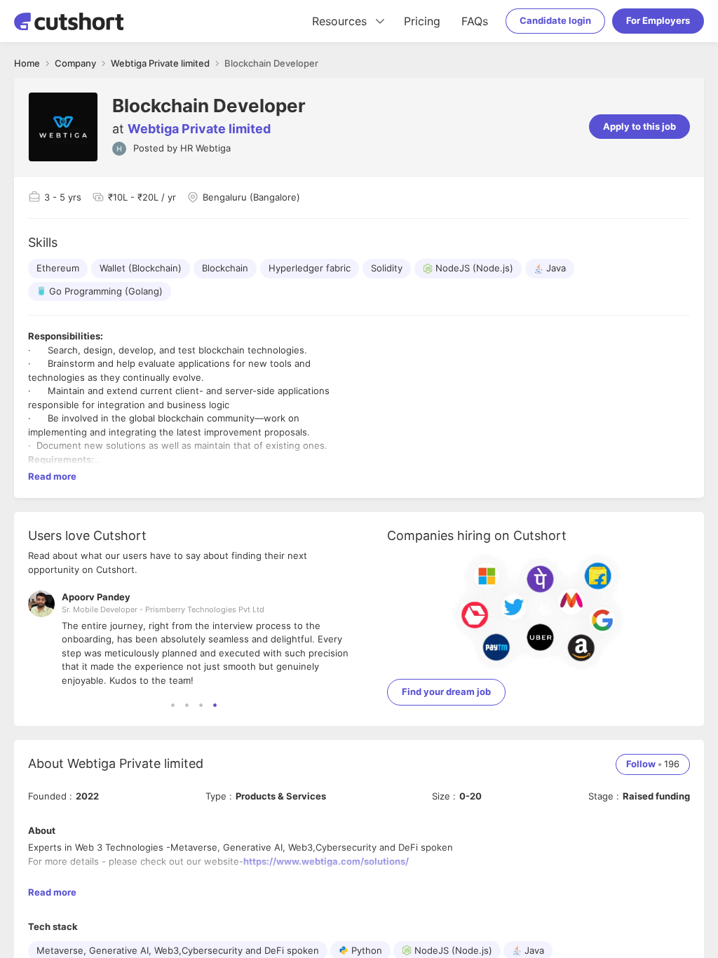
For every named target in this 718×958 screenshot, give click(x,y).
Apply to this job (639, 126)
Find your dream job (446, 691)
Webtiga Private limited (199, 128)
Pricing (422, 21)
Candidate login (555, 20)
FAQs (474, 21)
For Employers (658, 20)
